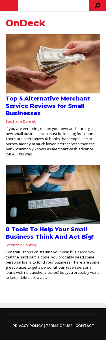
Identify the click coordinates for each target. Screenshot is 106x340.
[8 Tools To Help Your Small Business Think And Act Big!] (53, 194)
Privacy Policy (27, 326)
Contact (84, 326)
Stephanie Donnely (21, 121)
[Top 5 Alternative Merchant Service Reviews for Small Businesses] (53, 63)
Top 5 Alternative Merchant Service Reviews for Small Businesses (48, 106)
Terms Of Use (59, 326)
